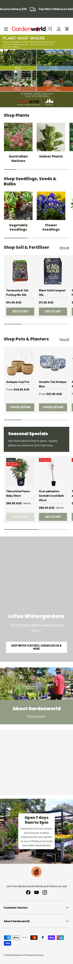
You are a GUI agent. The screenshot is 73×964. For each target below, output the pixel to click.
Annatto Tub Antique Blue (52, 384)
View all (64, 247)
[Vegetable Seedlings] (18, 206)
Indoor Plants (51, 156)
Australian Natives (18, 158)
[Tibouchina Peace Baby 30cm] (20, 472)
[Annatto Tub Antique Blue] (53, 363)
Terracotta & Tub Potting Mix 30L (17, 292)
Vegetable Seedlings (18, 227)
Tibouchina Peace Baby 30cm (18, 493)
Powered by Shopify (34, 955)
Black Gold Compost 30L (52, 292)
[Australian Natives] (18, 137)
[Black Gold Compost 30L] (53, 271)
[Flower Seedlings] (51, 206)
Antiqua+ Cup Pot (17, 381)
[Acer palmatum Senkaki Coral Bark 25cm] (53, 472)
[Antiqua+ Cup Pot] (20, 363)
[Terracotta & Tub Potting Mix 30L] (20, 271)
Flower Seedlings (51, 227)
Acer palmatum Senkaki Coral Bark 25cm (51, 495)
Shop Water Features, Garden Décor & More (36, 647)
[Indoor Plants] (51, 137)
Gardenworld (17, 955)
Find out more (36, 716)
